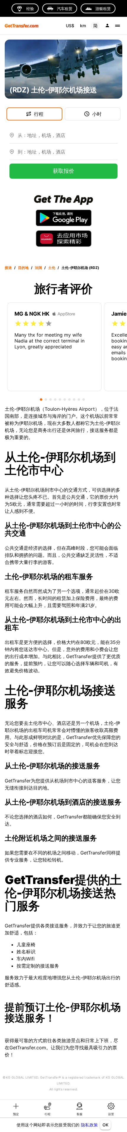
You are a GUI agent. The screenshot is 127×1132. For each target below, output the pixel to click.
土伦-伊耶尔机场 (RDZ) (80, 267)
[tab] (16, 1109)
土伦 (51, 267)
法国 (38, 267)
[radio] (18, 323)
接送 (8, 267)
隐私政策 (89, 1124)
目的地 (23, 267)
